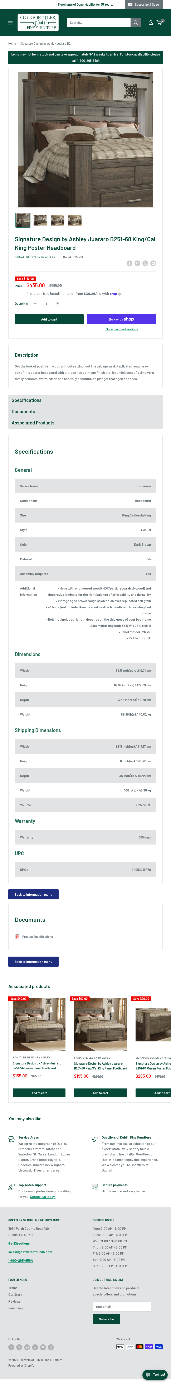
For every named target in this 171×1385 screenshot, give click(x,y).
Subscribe (106, 1319)
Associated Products (33, 422)
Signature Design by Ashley (35, 257)
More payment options (122, 329)
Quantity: (21, 303)
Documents (23, 411)
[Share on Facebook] (129, 263)
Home (12, 43)
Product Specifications (37, 936)
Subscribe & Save (147, 4)
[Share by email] (153, 263)
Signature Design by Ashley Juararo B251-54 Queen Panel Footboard (37, 1065)
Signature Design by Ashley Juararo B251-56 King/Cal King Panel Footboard (100, 1066)
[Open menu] (10, 22)
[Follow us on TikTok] (51, 1347)
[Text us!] (155, 1376)
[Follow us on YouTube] (43, 1347)
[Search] (136, 22)
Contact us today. (42, 1196)
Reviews (14, 1301)
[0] (159, 22)
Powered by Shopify (21, 1365)
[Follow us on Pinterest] (35, 1347)
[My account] (151, 22)
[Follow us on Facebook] (11, 1347)
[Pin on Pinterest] (137, 263)
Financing (15, 1308)
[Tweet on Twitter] (145, 263)
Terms (13, 1288)
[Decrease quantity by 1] (35, 303)
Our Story (15, 1294)
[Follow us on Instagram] (27, 1347)
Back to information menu (33, 894)
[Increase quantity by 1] (57, 303)
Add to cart (49, 319)
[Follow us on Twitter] (19, 1347)
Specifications (26, 400)
